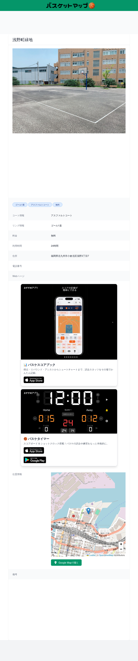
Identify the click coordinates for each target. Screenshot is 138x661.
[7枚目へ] (74, 357)
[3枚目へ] (66, 357)
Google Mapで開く (69, 562)
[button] (88, 511)
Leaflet (92, 555)
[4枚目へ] (68, 357)
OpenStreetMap (106, 555)
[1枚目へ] (62, 357)
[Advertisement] (69, 23)
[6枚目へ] (72, 357)
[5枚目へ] (70, 357)
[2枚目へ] (64, 357)
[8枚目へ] (76, 357)
